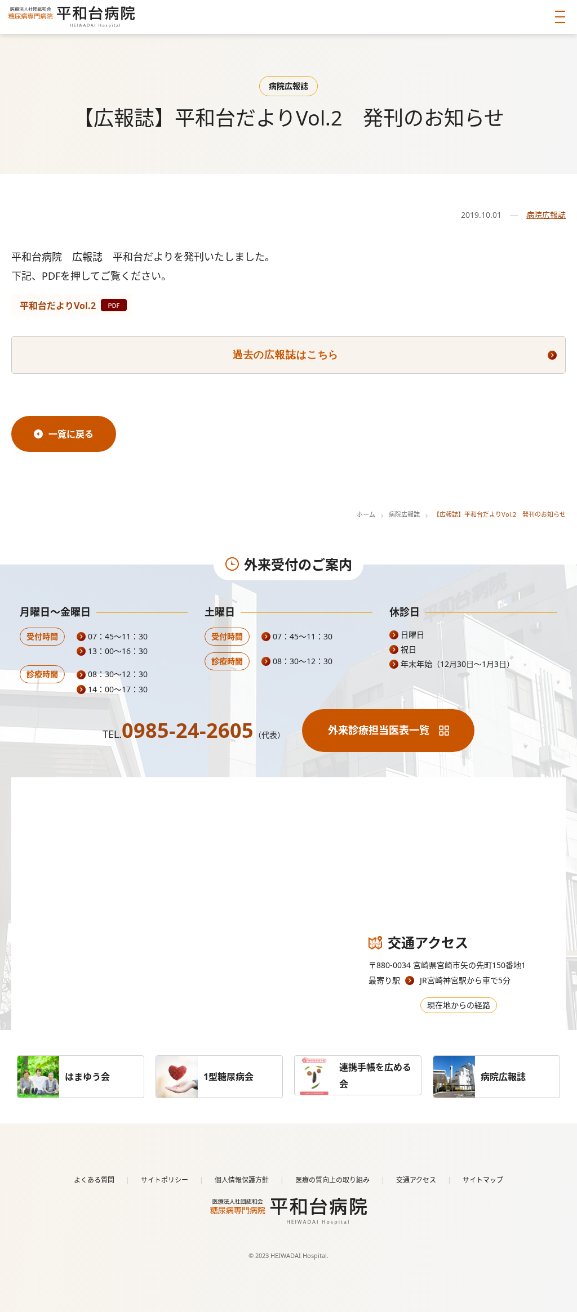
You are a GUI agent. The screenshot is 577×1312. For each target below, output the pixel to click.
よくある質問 (94, 1180)
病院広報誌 (546, 214)
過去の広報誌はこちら (286, 354)
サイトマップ (483, 1180)
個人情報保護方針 (242, 1180)
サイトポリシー (164, 1180)
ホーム (366, 514)
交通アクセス (416, 1180)
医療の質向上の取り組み (332, 1180)
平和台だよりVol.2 (58, 305)
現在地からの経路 (458, 1005)
